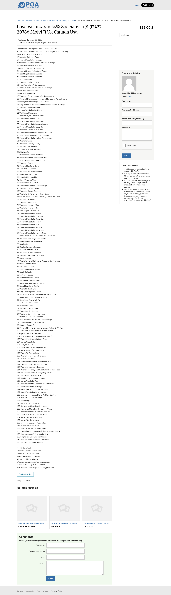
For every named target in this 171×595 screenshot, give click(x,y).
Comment (41, 563)
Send (50, 578)
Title (43, 557)
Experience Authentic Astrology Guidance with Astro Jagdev (64, 523)
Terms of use (42, 591)
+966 (129, 96)
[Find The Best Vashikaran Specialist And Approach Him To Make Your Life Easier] (32, 508)
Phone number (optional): (133, 118)
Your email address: (130, 110)
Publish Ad (148, 5)
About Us (30, 591)
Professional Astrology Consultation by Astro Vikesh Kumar (97, 523)
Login (137, 5)
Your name (40, 545)
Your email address (37, 551)
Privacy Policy (57, 591)
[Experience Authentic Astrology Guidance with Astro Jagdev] (65, 508)
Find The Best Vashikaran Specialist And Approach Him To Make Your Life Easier (32, 523)
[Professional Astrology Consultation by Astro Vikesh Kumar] (97, 508)
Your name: (126, 101)
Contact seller (25, 474)
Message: (126, 127)
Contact (20, 591)
